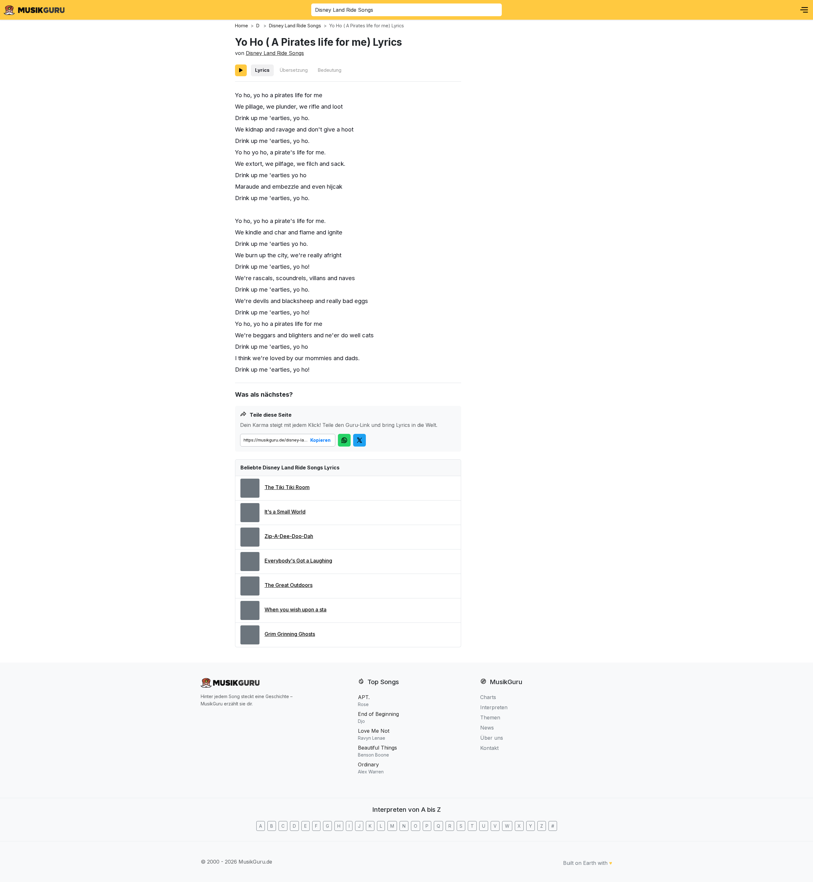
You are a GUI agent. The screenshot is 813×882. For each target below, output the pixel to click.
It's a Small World (285, 511)
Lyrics (262, 70)
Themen (490, 717)
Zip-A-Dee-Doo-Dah (289, 536)
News (487, 727)
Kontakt (489, 748)
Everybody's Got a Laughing (298, 560)
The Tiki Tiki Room (287, 487)
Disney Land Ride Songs (275, 53)
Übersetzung (293, 70)
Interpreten (493, 707)
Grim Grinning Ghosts (290, 634)
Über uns (491, 738)
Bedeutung (329, 70)
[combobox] (406, 9)
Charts (488, 697)
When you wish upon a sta (295, 609)
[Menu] (804, 10)
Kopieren (320, 440)
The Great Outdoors (288, 585)
